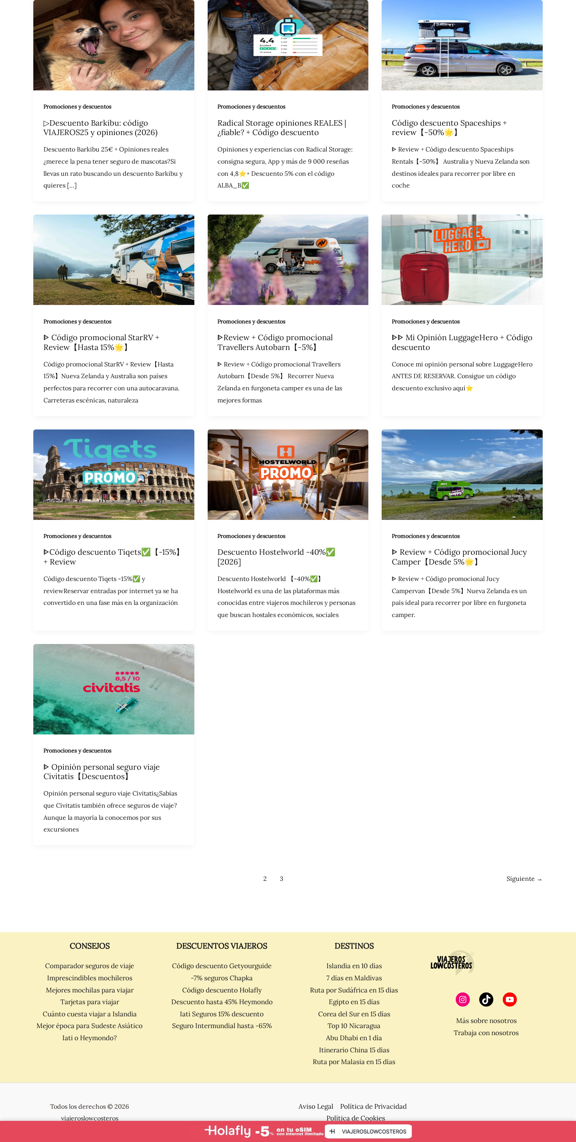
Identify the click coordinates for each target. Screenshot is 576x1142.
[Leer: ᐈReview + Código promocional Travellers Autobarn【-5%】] (288, 259)
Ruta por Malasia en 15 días (354, 1061)
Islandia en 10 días (354, 966)
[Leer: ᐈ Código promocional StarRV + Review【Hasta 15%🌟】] (113, 259)
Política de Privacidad (373, 1106)
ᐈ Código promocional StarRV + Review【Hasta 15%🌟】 (101, 342)
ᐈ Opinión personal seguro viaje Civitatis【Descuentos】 (101, 771)
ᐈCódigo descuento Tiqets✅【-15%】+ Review (113, 556)
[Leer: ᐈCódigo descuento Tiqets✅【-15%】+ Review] (113, 473)
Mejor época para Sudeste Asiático (89, 1025)
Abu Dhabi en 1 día (354, 1038)
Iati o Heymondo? (89, 1038)
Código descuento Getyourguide (222, 966)
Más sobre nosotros (486, 1020)
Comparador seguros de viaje (89, 966)
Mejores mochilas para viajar (90, 990)
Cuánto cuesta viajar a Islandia (90, 1014)
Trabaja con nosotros (486, 1032)
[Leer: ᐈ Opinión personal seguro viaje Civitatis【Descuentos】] (113, 688)
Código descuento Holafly (222, 990)
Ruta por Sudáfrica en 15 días (354, 990)
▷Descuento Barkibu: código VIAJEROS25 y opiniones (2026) (100, 127)
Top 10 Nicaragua (354, 1025)
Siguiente (525, 878)
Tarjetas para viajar (89, 1002)
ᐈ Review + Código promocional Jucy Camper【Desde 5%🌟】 (459, 556)
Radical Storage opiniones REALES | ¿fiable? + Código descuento (281, 127)
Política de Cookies (355, 1118)
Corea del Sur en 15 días (354, 1014)
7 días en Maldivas (354, 978)
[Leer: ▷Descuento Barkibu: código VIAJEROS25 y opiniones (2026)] (113, 44)
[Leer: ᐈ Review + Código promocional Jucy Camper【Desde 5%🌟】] (462, 473)
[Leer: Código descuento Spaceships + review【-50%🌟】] (462, 44)
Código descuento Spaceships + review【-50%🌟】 (449, 127)
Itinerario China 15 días (354, 1050)
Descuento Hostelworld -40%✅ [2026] (276, 556)
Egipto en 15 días (354, 1002)
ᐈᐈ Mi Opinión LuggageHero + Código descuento (462, 342)
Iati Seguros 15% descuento (222, 1014)
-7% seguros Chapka (222, 978)
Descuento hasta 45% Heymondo (222, 1002)
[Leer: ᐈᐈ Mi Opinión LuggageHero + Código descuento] (462, 259)
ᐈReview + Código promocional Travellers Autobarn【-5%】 (275, 342)
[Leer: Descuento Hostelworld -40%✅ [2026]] (288, 473)
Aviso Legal (316, 1106)
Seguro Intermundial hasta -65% (222, 1025)
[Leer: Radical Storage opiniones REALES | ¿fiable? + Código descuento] (288, 44)
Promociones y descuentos (77, 106)
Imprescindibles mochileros (89, 978)
